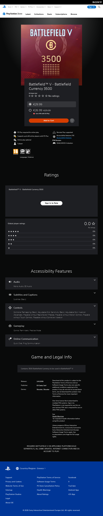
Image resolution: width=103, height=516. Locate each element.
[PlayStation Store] (13, 14)
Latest (28, 14)
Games (22, 7)
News (49, 7)
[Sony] (97, 4)
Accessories (40, 7)
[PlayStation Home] (4, 7)
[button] (64, 138)
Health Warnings (58, 416)
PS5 (16, 7)
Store (9, 7)
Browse (74, 14)
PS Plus (30, 7)
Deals (49, 14)
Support (57, 7)
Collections (39, 14)
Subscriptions (61, 14)
